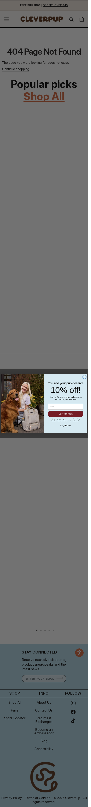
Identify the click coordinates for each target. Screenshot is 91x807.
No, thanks (65, 425)
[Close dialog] (84, 377)
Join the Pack (65, 413)
